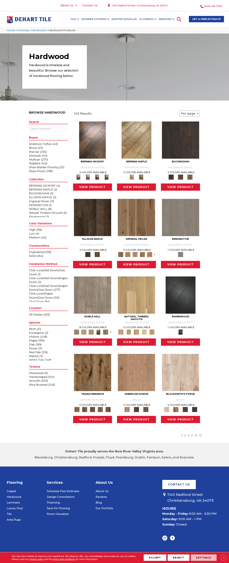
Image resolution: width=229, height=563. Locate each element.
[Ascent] (84, 409)
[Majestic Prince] (92, 217)
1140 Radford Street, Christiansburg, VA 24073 (139, 5)
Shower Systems (93, 19)
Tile (73, 19)
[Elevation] (92, 409)
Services (165, 19)
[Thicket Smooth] (136, 331)
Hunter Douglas (124, 19)
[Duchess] (91, 331)
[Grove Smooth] (136, 294)
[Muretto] (97, 176)
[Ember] (176, 409)
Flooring (146, 19)
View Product (92, 187)
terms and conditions (64, 559)
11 (192, 435)
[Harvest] (150, 254)
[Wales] (180, 176)
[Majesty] (106, 331)
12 (196, 435)
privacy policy (36, 559)
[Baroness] (92, 294)
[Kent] (180, 139)
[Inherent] (108, 409)
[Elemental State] (185, 409)
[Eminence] (98, 331)
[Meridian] (97, 254)
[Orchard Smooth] (128, 331)
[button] (78, 19)
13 (200, 435)
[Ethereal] (180, 372)
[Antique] (136, 217)
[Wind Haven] (146, 409)
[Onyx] (180, 294)
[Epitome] (100, 409)
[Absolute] (92, 372)
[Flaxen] (142, 254)
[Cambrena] (92, 139)
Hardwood (38, 30)
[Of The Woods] (136, 409)
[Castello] (141, 176)
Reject (178, 557)
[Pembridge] (180, 217)
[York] (190, 176)
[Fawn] (135, 254)
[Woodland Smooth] (152, 331)
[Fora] (88, 176)
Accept (155, 557)
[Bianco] (136, 139)
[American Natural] (136, 372)
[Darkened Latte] (194, 409)
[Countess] (84, 331)
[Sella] (106, 176)
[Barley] (128, 254)
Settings (203, 557)
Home (11, 30)
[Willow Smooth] (144, 331)
